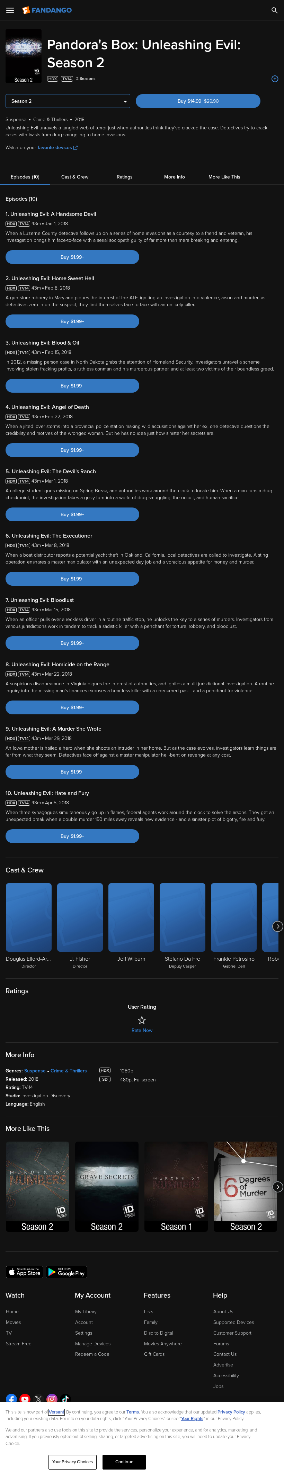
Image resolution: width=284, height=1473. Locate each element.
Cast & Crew (74, 177)
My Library (86, 1312)
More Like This (224, 177)
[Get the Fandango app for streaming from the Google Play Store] (66, 1271)
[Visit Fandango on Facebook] (11, 1399)
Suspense (35, 1071)
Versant (56, 1412)
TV (9, 1333)
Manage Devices (92, 1344)
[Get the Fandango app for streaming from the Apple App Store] (25, 1271)
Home (12, 1312)
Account (84, 1322)
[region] (142, 1437)
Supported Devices (233, 1322)
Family (151, 1322)
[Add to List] (275, 78)
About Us (223, 1312)
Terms (132, 1412)
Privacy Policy (231, 1412)
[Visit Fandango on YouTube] (25, 1399)
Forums (221, 1344)
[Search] (274, 10)
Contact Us (225, 1354)
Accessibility (226, 1376)
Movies (13, 1322)
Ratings (125, 177)
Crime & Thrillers (69, 1071)
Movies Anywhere (163, 1344)
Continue (124, 1462)
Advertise (223, 1365)
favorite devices (55, 147)
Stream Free (19, 1344)
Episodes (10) (25, 177)
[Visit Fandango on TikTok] (65, 1399)
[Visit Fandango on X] (38, 1399)
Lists (148, 1312)
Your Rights (192, 1418)
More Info (174, 177)
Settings (83, 1333)
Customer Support (232, 1333)
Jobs (218, 1386)
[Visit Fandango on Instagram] (52, 1399)
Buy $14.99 (211, 101)
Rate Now (142, 1030)
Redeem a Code (92, 1354)
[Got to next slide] (277, 926)
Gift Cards (154, 1354)
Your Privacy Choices (72, 1462)
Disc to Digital (158, 1333)
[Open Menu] (10, 10)
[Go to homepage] (47, 10)
